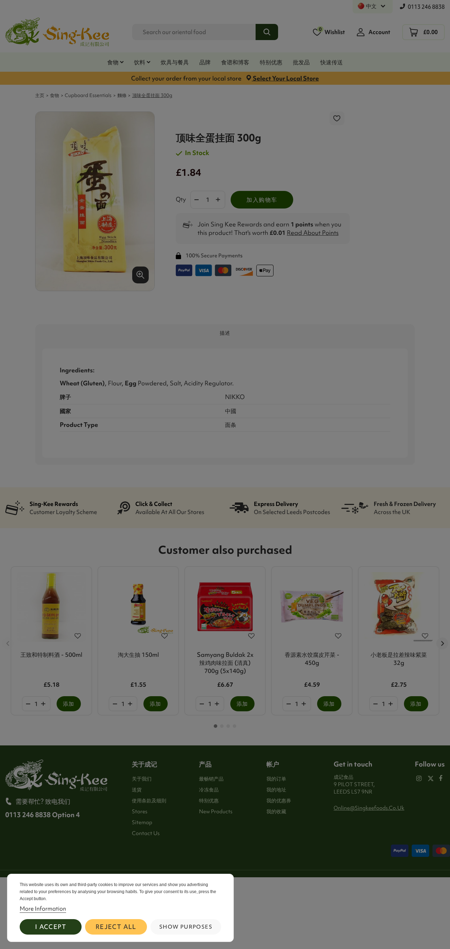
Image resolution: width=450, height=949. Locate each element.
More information (43, 908)
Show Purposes (185, 926)
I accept (50, 927)
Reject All (116, 927)
